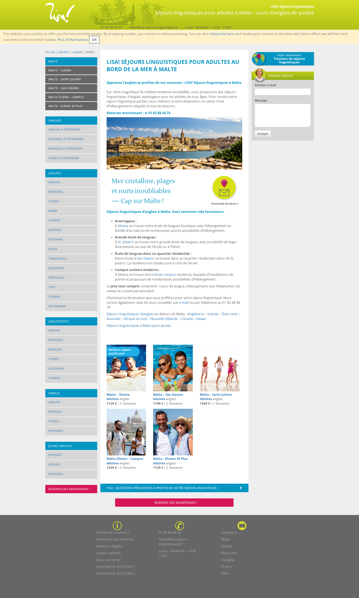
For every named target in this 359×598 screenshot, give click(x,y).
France (226, 566)
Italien (53, 201)
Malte (225, 539)
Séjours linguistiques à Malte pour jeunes (139, 325)
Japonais (55, 230)
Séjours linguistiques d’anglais (130, 314)
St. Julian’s (125, 242)
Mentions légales (109, 546)
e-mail (184, 302)
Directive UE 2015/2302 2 (115, 573)
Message (261, 100)
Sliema (123, 225)
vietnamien (57, 306)
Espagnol (55, 192)
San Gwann (145, 258)
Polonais (55, 239)
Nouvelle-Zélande (164, 318)
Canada (187, 318)
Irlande (212, 314)
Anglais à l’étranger (64, 129)
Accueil (50, 52)
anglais (54, 464)
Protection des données (115, 539)
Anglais (78, 52)
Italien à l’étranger (63, 158)
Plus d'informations (73, 39)
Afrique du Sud (135, 318)
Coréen (54, 297)
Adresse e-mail (265, 85)
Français (55, 349)
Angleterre (195, 314)
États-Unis (230, 314)
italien (53, 421)
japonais (55, 455)
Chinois (54, 220)
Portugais (56, 277)
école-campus (165, 274)
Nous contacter (108, 560)
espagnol (55, 431)
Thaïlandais (57, 258)
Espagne (227, 560)
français (55, 412)
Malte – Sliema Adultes (118, 396)
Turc (52, 287)
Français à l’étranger (65, 148)
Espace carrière (108, 553)
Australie (113, 318)
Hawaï (201, 318)
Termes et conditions (112, 532)
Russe (52, 249)
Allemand (56, 268)
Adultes (64, 52)
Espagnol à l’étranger (65, 139)
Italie (225, 573)
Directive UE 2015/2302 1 (115, 566)
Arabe (53, 211)
